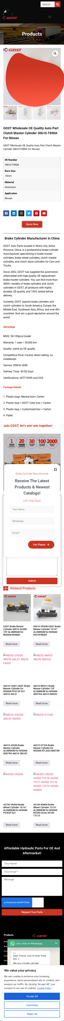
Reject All (32, 1013)
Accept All (32, 996)
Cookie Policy (44, 988)
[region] (32, 993)
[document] (32, 510)
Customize (32, 1005)
